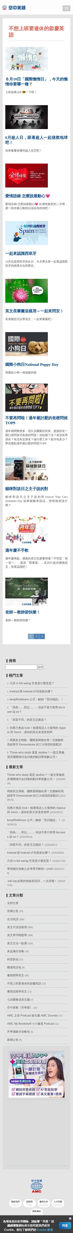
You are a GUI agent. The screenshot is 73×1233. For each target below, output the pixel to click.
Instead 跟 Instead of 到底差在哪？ (31, 691)
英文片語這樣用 (17, 927)
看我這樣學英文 (17, 991)
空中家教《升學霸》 (20, 1007)
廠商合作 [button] (43, 1203)
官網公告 (12, 911)
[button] (36, 1074)
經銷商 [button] (29, 1203)
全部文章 (12, 903)
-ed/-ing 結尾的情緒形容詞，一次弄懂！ (32, 880)
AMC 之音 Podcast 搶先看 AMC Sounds (32, 1015)
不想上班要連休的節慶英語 (24, 983)
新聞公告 (12, 1039)
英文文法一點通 (17, 943)
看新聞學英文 (15, 975)
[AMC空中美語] (18, 7)
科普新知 (12, 959)
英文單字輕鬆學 (17, 935)
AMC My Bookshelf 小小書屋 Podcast (31, 1023)
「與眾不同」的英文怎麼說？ (28, 719)
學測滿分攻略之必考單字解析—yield (30, 868)
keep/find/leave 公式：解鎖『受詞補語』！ (37, 699)
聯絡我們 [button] (15, 1203)
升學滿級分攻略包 (18, 1031)
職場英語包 (14, 967)
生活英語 (12, 919)
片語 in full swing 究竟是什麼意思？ (32, 683)
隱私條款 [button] (37, 1212)
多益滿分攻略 (15, 951)
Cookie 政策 (45, 1229)
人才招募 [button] (58, 1203)
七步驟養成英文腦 (18, 999)
